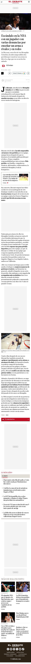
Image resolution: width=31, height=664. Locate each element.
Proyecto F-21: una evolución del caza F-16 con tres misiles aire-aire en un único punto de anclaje (16, 506)
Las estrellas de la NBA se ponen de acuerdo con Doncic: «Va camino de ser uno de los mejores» (11, 177)
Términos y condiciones (10, 654)
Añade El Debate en (18, 73)
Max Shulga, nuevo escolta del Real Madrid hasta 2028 (22, 615)
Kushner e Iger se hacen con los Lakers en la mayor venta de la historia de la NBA (22, 631)
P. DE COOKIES (9, 656)
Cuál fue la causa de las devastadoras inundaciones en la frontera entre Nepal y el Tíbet (15, 490)
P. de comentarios (20, 656)
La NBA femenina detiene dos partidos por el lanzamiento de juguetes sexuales (22, 598)
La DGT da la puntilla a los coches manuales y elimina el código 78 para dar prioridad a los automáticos (15, 498)
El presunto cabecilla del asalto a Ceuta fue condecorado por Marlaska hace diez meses (16, 482)
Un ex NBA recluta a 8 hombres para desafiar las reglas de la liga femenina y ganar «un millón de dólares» (8, 630)
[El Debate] (15, 1)
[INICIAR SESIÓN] (29, 2)
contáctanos (20, 652)
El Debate (9, 65)
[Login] (29, 2)
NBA (7, 415)
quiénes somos (10, 652)
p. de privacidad (23, 654)
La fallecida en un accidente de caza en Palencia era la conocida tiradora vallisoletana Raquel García (16, 514)
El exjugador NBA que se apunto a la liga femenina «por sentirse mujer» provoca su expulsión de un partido (7, 601)
